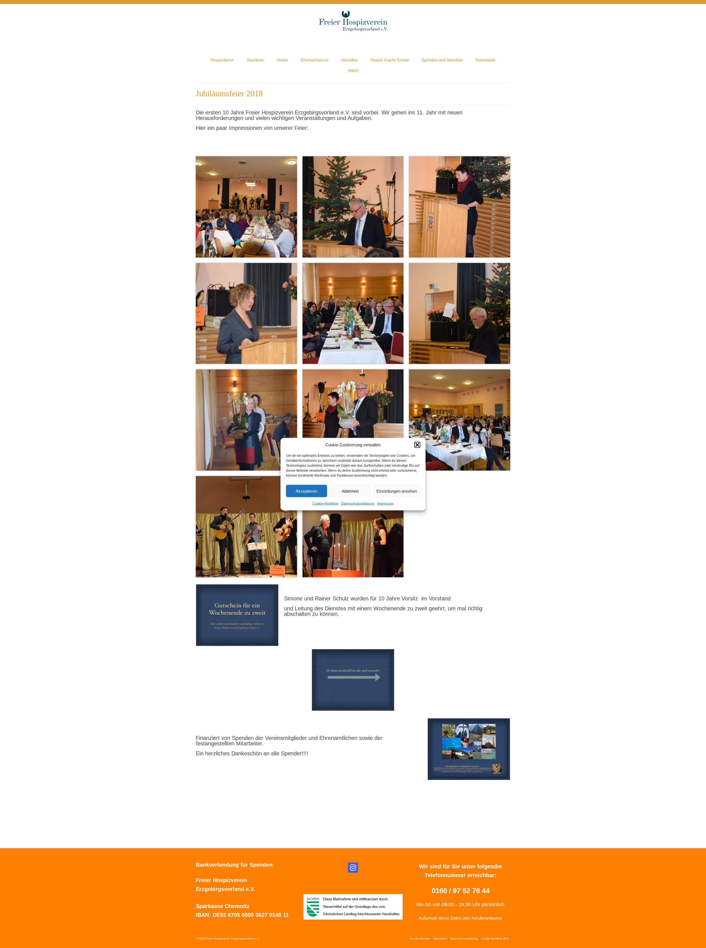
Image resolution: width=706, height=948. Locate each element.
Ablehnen (350, 490)
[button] (417, 444)
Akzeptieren (306, 490)
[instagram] (353, 868)
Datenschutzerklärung (357, 503)
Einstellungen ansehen (396, 490)
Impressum (385, 503)
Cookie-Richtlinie (325, 503)
